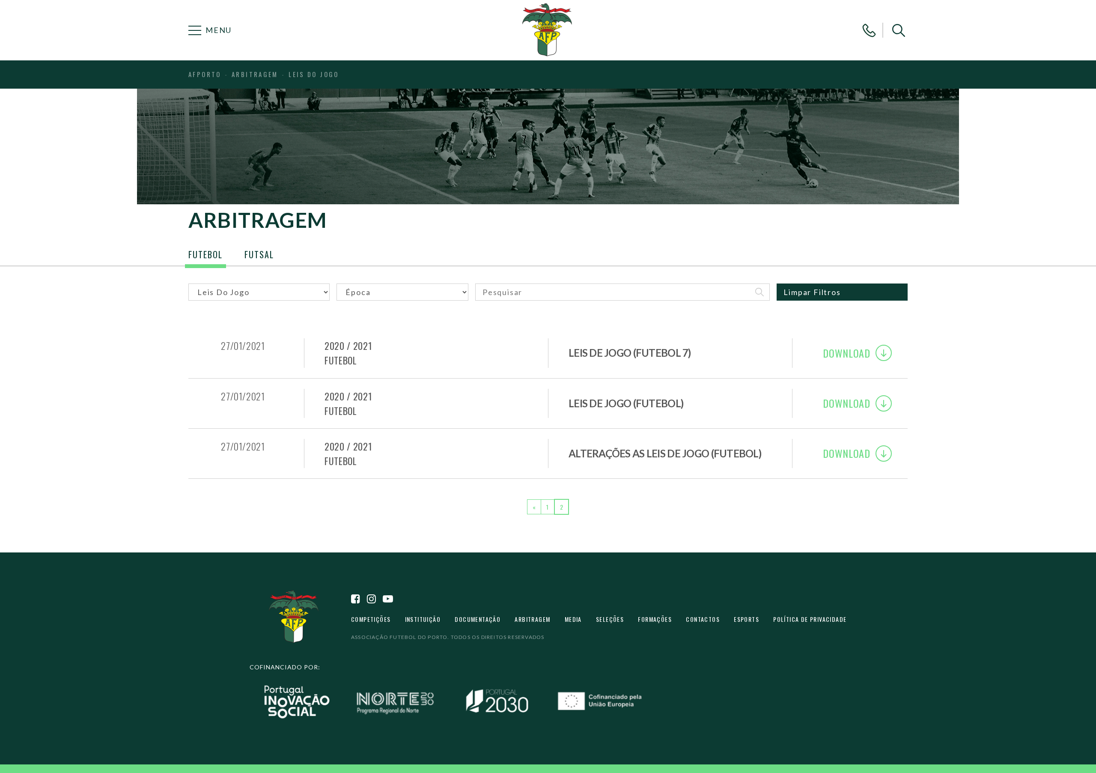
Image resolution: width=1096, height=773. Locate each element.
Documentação (477, 619)
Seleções (610, 619)
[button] (899, 30)
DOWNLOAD (846, 353)
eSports (746, 619)
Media (573, 619)
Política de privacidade (809, 619)
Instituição (423, 619)
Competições (370, 619)
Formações (655, 619)
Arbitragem (532, 619)
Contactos (703, 619)
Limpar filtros (811, 292)
